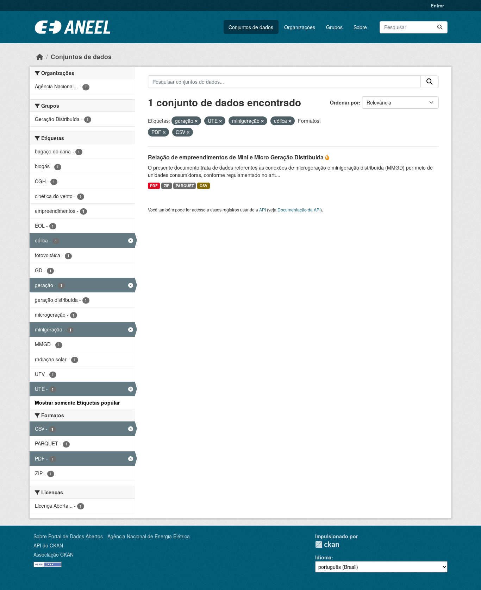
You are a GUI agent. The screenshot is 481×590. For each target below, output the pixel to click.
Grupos (334, 27)
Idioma (323, 557)
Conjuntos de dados (251, 27)
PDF (153, 185)
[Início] (39, 56)
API (262, 209)
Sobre (360, 27)
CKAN (327, 544)
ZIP (166, 185)
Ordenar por (344, 102)
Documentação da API (298, 209)
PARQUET (185, 185)
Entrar (437, 5)
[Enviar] (440, 27)
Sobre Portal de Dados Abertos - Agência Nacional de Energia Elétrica (111, 536)
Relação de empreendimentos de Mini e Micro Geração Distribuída (236, 157)
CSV (203, 185)
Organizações (299, 27)
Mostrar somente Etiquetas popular (77, 402)
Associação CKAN (53, 554)
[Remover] (196, 121)
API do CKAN (48, 545)
